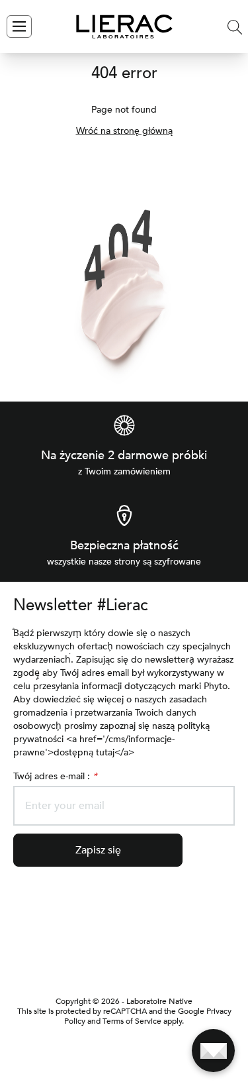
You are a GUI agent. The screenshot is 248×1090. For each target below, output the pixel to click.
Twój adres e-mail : (55, 776)
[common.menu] (19, 26)
